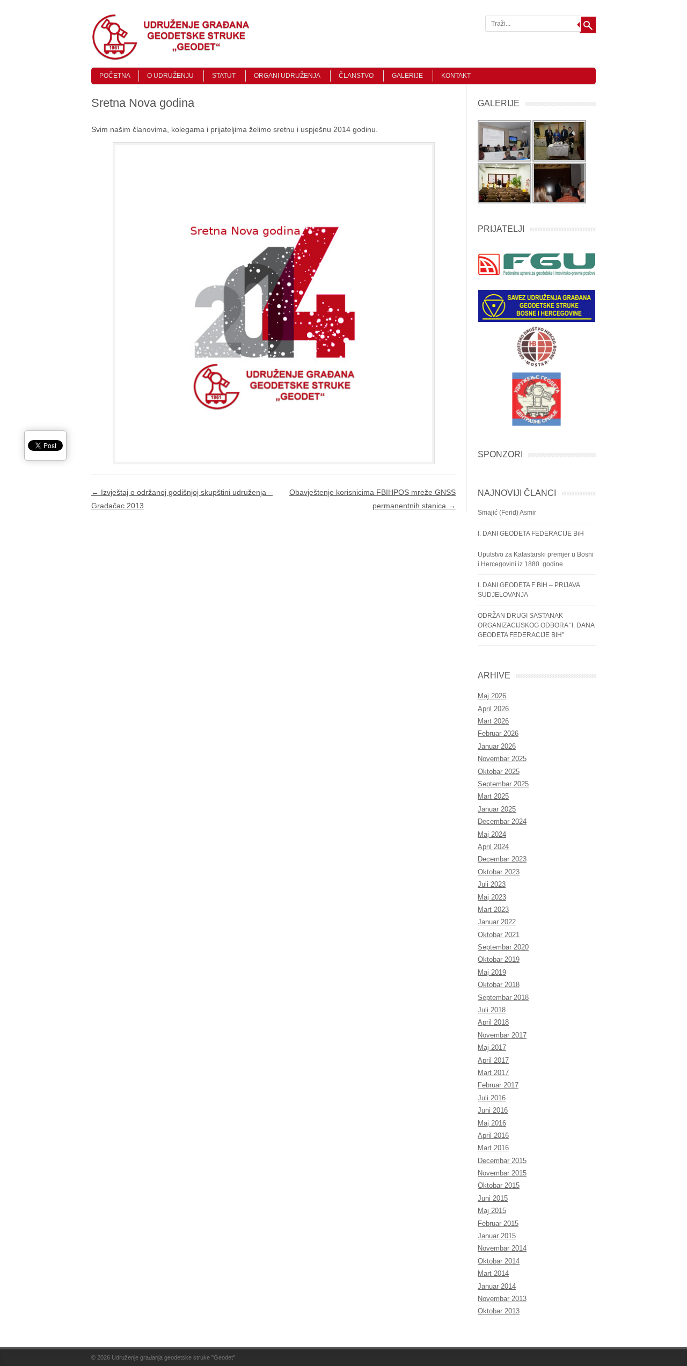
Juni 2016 (493, 1110)
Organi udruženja (287, 75)
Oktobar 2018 (499, 985)
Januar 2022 (497, 922)
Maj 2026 (492, 696)
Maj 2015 (492, 1211)
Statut (224, 75)
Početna (114, 75)
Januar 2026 (497, 746)
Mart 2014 (493, 1273)
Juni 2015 (493, 1198)
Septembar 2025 (503, 784)
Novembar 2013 (502, 1299)
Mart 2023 (493, 909)
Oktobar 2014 (499, 1261)
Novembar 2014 (502, 1248)
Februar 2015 (498, 1223)
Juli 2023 (492, 884)
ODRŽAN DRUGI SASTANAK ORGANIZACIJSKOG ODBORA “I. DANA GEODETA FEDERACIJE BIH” (536, 625)
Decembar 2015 (502, 1161)
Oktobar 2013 (499, 1311)
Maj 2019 (492, 972)
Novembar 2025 (502, 759)
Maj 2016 (492, 1123)
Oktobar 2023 (499, 872)
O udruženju (170, 75)
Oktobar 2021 (499, 935)
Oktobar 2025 (499, 772)
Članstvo (356, 75)
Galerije (407, 75)
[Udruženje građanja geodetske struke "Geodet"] (171, 58)
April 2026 (493, 709)
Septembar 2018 (503, 998)
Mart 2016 (493, 1148)
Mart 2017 (493, 1073)
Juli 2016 (492, 1098)
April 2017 (493, 1060)
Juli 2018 (492, 1010)
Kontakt (456, 75)
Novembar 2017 (502, 1035)
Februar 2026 (498, 733)
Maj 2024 (492, 834)
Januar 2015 (497, 1236)
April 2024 (493, 847)
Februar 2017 (498, 1085)
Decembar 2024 (502, 821)
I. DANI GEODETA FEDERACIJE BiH (531, 533)
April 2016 (493, 1135)
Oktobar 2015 (499, 1185)
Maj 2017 (492, 1047)
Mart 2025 (493, 796)
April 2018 (493, 1022)
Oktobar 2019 (499, 959)
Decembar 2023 (502, 859)
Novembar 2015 (502, 1173)
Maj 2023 (492, 897)
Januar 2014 (497, 1286)
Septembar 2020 (503, 947)
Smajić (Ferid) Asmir (507, 512)
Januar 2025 (497, 809)
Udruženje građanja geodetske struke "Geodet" (173, 1357)
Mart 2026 (493, 721)
